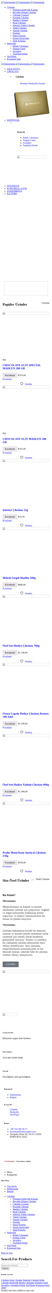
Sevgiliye (27, 143)
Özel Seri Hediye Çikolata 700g (21, 645)
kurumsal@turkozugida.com (23, 1131)
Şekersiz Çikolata (31, 1280)
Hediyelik (14, 1112)
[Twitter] (29, 1146)
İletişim (13, 1097)
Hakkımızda (15, 1095)
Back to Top (6, 1253)
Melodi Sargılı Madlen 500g (19, 577)
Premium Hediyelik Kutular (32, 83)
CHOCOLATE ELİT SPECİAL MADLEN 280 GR (22, 367)
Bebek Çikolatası (30, 137)
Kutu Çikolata (15, 1280)
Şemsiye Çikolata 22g (15, 509)
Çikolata (13, 1109)
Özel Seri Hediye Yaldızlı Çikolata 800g (26, 784)
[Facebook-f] (7, 1146)
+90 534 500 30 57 (18, 1129)
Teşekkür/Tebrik (30, 145)
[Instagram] (18, 1146)
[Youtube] (40, 1146)
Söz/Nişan (14, 1114)
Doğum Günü (29, 140)
